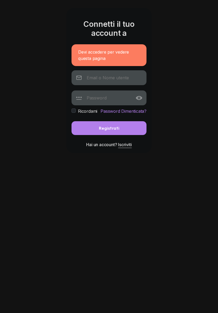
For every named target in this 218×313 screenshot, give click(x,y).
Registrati (109, 128)
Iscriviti (125, 144)
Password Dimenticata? (123, 111)
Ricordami (87, 111)
